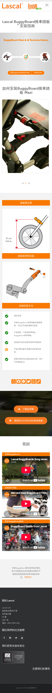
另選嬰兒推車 (38, 73)
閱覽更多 (28, 577)
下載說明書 (28, 409)
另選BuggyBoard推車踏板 (20, 73)
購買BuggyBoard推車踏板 (28, 420)
